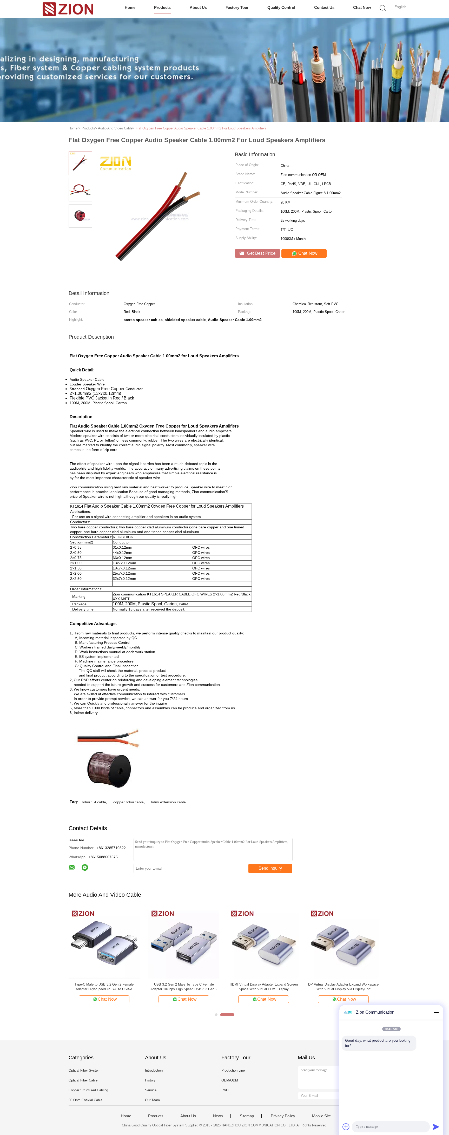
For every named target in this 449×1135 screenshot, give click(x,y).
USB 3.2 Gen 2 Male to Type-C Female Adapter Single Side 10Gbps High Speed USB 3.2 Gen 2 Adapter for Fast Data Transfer (347, 987)
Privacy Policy (283, 1116)
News (218, 1116)
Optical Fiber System (85, 1070)
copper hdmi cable (128, 802)
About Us (198, 7)
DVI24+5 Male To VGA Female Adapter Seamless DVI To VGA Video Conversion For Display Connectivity (267, 987)
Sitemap (247, 1116)
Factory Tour (237, 7)
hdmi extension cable (168, 802)
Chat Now (362, 7)
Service (150, 1090)
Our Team (152, 1100)
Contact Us (324, 7)
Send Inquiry (270, 868)
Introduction (154, 1070)
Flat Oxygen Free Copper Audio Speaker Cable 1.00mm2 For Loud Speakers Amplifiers (201, 128)
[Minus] (436, 1012)
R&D (224, 1090)
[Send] (436, 1126)
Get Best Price (260, 253)
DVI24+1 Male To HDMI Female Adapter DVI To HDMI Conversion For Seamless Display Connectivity (187, 987)
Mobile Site (321, 1116)
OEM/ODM (229, 1080)
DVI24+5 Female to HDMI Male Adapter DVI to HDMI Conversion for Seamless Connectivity (108, 986)
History (150, 1080)
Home (130, 7)
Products (162, 7)
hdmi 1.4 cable (94, 802)
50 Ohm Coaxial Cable (85, 1100)
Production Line (233, 1070)
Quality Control (281, 7)
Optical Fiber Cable (83, 1080)
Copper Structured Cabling (88, 1090)
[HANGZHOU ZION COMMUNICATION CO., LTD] (68, 9)
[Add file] (346, 1126)
